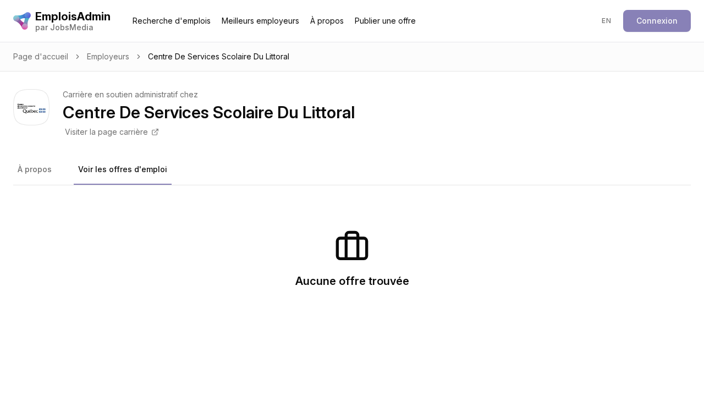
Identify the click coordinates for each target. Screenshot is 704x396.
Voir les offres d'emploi (122, 169)
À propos (327, 20)
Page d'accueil (40, 56)
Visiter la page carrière (106, 131)
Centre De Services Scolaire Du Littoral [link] (218, 56)
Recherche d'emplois (172, 20)
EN (606, 20)
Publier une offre (385, 20)
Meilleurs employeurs (260, 20)
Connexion (657, 20)
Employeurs (108, 56)
